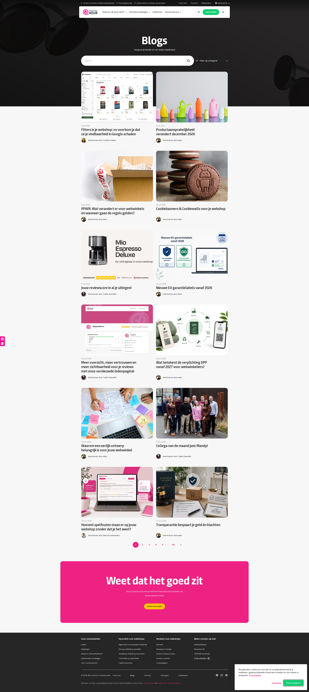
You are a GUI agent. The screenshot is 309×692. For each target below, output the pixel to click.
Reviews (159, 644)
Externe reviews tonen (165, 654)
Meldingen (85, 649)
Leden (83, 644)
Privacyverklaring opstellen (130, 649)
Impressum (183, 675)
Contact (194, 3)
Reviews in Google (164, 649)
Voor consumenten (89, 663)
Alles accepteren (293, 682)
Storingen (165, 675)
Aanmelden (211, 12)
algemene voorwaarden (168, 683)
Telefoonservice (125, 663)
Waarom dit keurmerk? (113, 12)
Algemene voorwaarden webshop (133, 644)
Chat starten (200, 658)
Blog (132, 675)
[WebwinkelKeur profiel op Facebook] (217, 675)
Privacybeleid (255, 675)
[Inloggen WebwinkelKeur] (223, 12)
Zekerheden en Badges (90, 658)
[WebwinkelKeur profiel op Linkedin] (226, 675)
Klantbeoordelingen (138, 12)
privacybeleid (148, 683)
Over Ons (183, 3)
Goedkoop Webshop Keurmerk (131, 654)
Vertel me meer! (154, 606)
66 (173, 544)
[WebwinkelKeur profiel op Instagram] (221, 675)
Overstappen (162, 663)
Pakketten (157, 12)
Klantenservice (172, 12)
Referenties (206, 3)
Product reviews (163, 658)
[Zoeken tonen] (199, 12)
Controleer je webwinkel (129, 658)
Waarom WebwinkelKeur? (92, 654)
